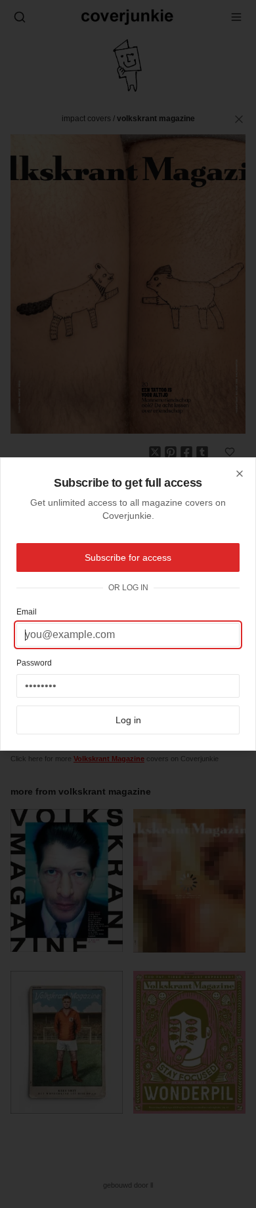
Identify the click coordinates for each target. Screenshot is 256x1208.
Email (26, 611)
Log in (128, 720)
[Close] (239, 473)
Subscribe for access (128, 557)
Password (34, 663)
